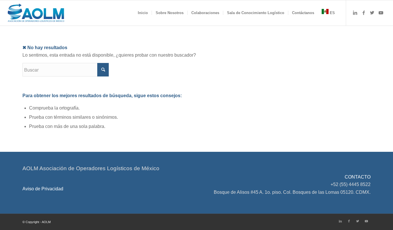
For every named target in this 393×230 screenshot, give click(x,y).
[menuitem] (143, 13)
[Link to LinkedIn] (355, 12)
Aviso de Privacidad (42, 188)
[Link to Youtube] (381, 12)
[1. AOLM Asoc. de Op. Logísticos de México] (36, 13)
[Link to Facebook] (363, 12)
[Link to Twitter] (372, 12)
